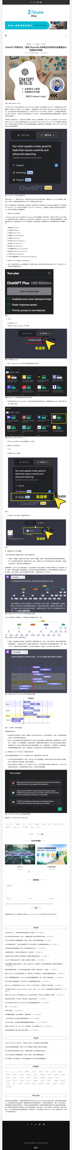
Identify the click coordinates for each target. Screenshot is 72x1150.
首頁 (6, 1006)
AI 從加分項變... (52, 867)
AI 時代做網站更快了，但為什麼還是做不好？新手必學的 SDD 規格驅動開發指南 (27, 944)
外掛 (24, 824)
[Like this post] (39, 834)
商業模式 (60, 1071)
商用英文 (8, 1074)
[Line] (40, 2)
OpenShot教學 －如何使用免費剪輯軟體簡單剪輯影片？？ (21, 1022)
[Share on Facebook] (40, 834)
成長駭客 (63, 1074)
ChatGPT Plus (9, 824)
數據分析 (35, 1077)
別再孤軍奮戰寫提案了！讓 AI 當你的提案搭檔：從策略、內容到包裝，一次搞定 (26, 969)
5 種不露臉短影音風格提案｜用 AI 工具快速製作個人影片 (20, 948)
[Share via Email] (42, 834)
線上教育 (8, 1083)
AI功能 (31, 827)
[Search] (66, 35)
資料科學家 (40, 1083)
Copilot (38, 827)
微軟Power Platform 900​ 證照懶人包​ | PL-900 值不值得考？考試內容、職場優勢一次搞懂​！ (30, 995)
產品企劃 (50, 1077)
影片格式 (35, 1074)
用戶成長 (15, 1080)
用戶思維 (8, 1080)
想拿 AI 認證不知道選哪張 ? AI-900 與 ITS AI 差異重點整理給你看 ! (23, 981)
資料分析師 (27, 1083)
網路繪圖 (56, 1080)
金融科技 (62, 1083)
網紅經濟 (49, 1080)
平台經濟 (22, 1074)
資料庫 (34, 1083)
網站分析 (42, 1080)
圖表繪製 (37, 824)
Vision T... (20, 867)
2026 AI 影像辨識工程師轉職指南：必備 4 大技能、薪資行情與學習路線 (24, 940)
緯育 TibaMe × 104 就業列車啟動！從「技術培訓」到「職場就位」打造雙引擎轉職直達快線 (30, 973)
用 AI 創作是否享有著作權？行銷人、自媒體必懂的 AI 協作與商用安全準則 (25, 936)
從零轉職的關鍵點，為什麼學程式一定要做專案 (18, 1014)
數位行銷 (29, 1077)
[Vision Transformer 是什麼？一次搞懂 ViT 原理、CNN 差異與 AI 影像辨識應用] (20, 854)
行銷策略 (20, 1083)
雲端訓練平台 (9, 1086)
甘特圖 (49, 824)
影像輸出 (29, 1074)
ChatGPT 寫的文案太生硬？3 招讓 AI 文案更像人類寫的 (20, 960)
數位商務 (22, 1077)
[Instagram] (33, 2)
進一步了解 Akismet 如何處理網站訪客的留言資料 (42, 914)
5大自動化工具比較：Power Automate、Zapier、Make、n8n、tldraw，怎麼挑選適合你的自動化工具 (33, 989)
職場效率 (8, 827)
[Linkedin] (35, 2)
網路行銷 (63, 1080)
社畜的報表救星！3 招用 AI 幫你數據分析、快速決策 (19, 952)
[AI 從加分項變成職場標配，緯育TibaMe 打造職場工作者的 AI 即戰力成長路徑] (52, 854)
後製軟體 (56, 1074)
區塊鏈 (46, 1071)
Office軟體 (24, 827)
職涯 (14, 1083)
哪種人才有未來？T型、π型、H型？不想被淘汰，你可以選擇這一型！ (24, 1026)
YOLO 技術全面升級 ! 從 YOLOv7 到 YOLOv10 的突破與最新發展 (22, 1003)
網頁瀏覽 (18, 824)
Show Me (30, 824)
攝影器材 (15, 1077)
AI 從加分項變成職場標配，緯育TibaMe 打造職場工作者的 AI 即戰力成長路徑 (26, 1047)
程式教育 (29, 1080)
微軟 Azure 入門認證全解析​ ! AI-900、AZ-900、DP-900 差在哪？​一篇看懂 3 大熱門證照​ (29, 985)
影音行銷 (49, 1074)
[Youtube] (38, 2)
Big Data (8, 1071)
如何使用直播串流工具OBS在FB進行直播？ (17, 1030)
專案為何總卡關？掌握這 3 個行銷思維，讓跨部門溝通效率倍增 (22, 956)
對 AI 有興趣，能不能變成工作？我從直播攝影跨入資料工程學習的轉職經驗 (25, 1058)
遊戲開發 (55, 1083)
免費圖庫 (27, 1071)
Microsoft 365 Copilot (59, 824)
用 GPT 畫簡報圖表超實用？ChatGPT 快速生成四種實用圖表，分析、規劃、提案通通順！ (29, 977)
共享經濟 (34, 1071)
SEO (14, 1071)
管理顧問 (35, 1080)
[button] (7, 858)
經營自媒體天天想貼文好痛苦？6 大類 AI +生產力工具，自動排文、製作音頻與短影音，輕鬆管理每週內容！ (34, 964)
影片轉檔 (42, 1074)
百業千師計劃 (8, 1010)
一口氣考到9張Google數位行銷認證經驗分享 (17, 1018)
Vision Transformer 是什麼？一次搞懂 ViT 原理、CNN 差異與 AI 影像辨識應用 (26, 1043)
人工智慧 (20, 1071)
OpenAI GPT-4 (16, 827)
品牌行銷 (53, 1071)
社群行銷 (22, 1080)
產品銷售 (57, 1077)
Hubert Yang (34, 53)
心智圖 (43, 824)
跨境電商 (48, 1083)
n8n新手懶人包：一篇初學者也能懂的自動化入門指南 (19, 932)
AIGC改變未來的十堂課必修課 (19, 818)
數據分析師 (42, 1077)
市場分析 (15, 1074)
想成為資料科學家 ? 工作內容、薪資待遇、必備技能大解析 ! (21, 999)
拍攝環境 (8, 1077)
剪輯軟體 (40, 1071)
